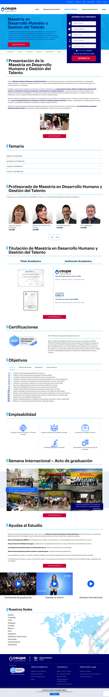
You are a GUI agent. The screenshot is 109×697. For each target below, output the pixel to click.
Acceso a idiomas (51, 367)
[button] (54, 156)
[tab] (54, 156)
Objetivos (12, 367)
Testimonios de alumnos (64, 684)
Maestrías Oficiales (71, 9)
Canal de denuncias (86, 676)
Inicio (37, 9)
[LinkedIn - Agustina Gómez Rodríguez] (12, 229)
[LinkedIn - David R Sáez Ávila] (59, 227)
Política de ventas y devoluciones (90, 674)
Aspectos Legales (85, 671)
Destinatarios (39, 367)
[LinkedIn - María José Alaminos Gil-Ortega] (35, 229)
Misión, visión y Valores (64, 671)
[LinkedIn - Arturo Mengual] (83, 227)
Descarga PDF (19, 44)
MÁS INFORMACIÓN (54, 136)
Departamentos (61, 676)
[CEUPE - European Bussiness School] (8, 9)
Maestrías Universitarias (52, 9)
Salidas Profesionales (25, 367)
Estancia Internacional (89, 9)
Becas (104, 9)
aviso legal (89, 50)
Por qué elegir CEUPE (63, 674)
